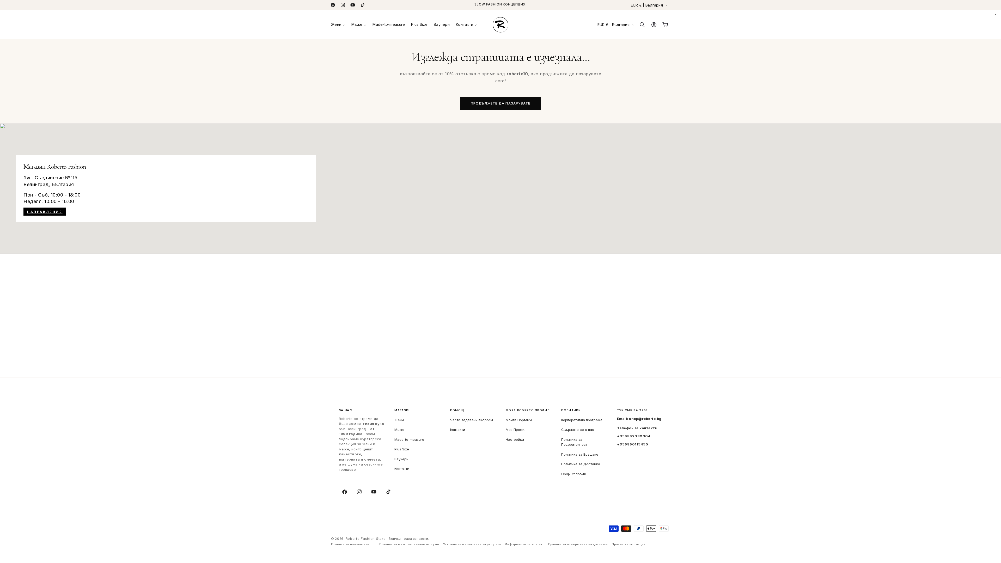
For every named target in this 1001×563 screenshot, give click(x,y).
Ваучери (401, 459)
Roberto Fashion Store (366, 538)
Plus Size (401, 449)
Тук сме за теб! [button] (632, 410)
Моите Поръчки (519, 420)
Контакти (401, 469)
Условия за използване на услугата (472, 544)
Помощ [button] (457, 410)
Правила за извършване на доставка (578, 544)
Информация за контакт (524, 544)
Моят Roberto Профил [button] (528, 410)
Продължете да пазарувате (500, 103)
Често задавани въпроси (471, 420)
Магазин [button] (402, 410)
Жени (399, 420)
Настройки (515, 439)
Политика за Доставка (580, 464)
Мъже (399, 429)
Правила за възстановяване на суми (409, 544)
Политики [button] (571, 410)
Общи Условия (573, 474)
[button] (338, 24)
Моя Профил (516, 429)
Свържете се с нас (577, 429)
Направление (45, 212)
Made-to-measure (409, 439)
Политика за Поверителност (574, 442)
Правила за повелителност (353, 544)
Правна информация (628, 544)
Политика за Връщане (579, 454)
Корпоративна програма (581, 420)
